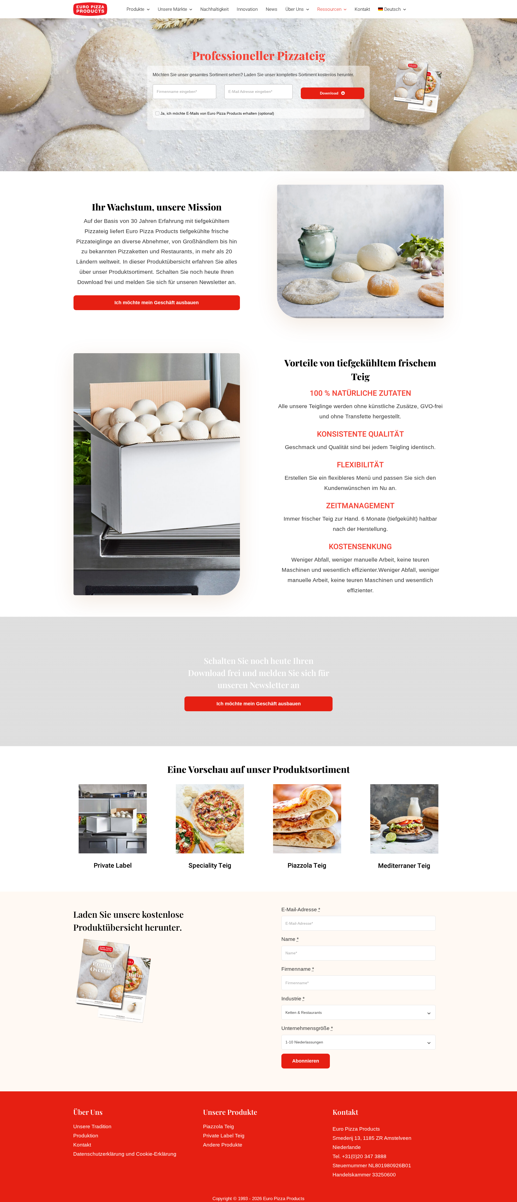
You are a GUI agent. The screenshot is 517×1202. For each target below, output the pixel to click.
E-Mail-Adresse (300, 909)
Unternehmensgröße (307, 1028)
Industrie (293, 998)
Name (290, 939)
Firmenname (297, 969)
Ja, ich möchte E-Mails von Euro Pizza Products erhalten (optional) (217, 113)
